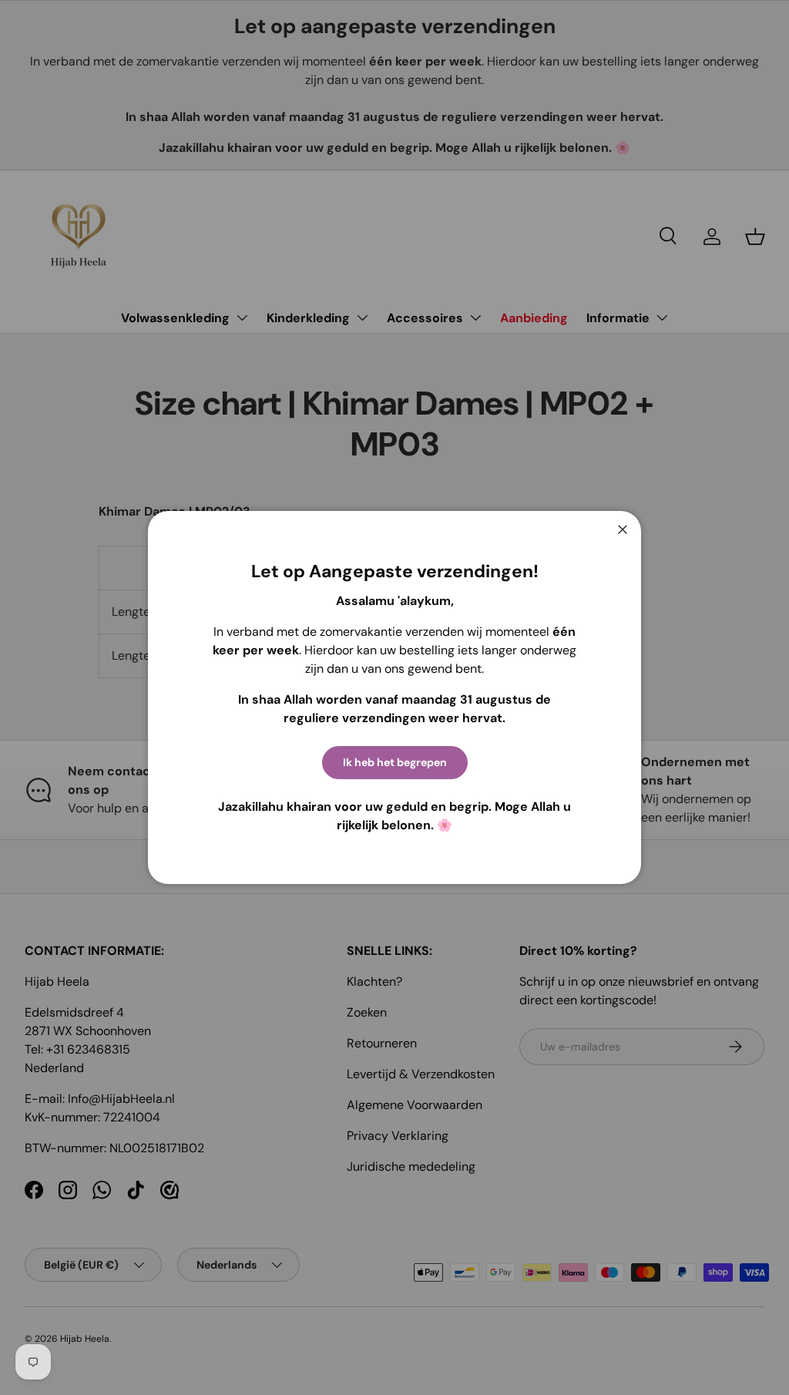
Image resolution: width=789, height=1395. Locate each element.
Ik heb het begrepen (395, 762)
